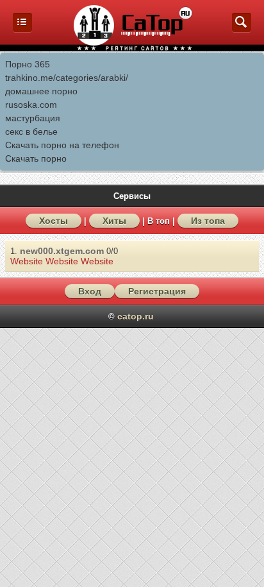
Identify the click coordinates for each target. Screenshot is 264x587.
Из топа (208, 221)
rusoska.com (31, 104)
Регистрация (157, 291)
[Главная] (22, 29)
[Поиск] (241, 29)
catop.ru (135, 316)
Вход (89, 291)
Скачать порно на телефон (62, 145)
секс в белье (31, 131)
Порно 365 (27, 64)
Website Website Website (61, 261)
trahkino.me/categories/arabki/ (66, 77)
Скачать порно (36, 158)
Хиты (114, 221)
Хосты (53, 221)
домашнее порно (41, 91)
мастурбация (32, 118)
